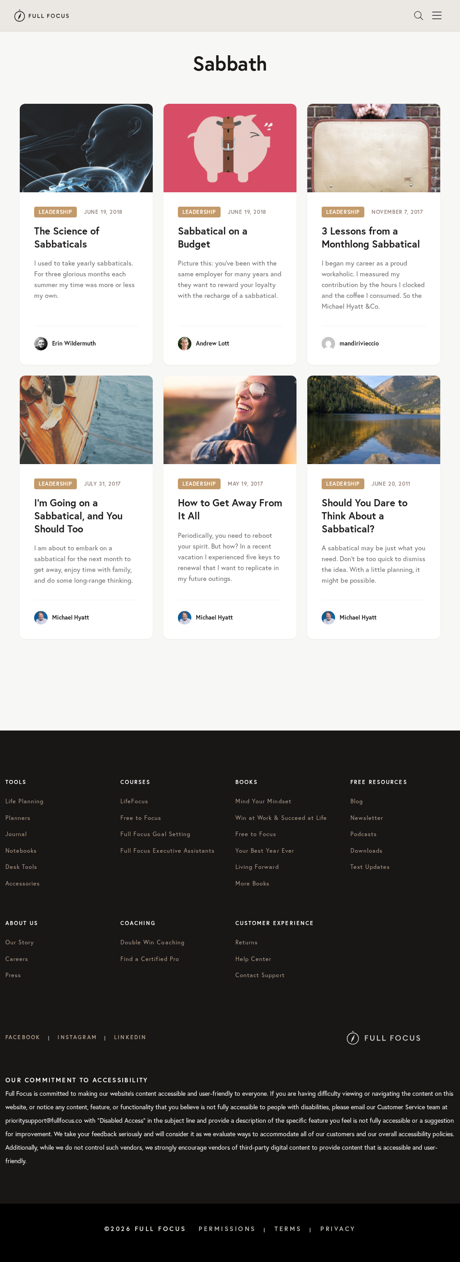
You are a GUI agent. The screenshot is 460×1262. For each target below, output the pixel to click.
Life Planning (24, 801)
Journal (16, 834)
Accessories (22, 883)
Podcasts (363, 834)
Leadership (55, 211)
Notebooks (21, 851)
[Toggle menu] (437, 16)
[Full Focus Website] (383, 1037)
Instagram (77, 1037)
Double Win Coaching (152, 942)
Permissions (227, 1229)
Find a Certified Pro (149, 959)
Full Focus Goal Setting (155, 834)
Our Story (19, 942)
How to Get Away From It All (230, 509)
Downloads (366, 851)
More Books (252, 883)
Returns (246, 942)
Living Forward (257, 867)
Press (13, 975)
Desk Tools (21, 867)
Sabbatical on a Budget (213, 237)
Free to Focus (141, 818)
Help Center (253, 959)
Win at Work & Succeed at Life (281, 818)
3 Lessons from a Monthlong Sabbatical (371, 237)
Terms (288, 1229)
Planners (18, 818)
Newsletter (366, 818)
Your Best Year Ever (264, 851)
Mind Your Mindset (263, 801)
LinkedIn (130, 1037)
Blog (356, 801)
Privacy (338, 1229)
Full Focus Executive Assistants (167, 851)
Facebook (22, 1037)
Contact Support (260, 975)
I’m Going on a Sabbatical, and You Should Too (78, 515)
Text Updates (370, 867)
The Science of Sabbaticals (66, 237)
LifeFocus (134, 801)
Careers (16, 959)
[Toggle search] (419, 16)
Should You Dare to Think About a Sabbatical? (364, 515)
